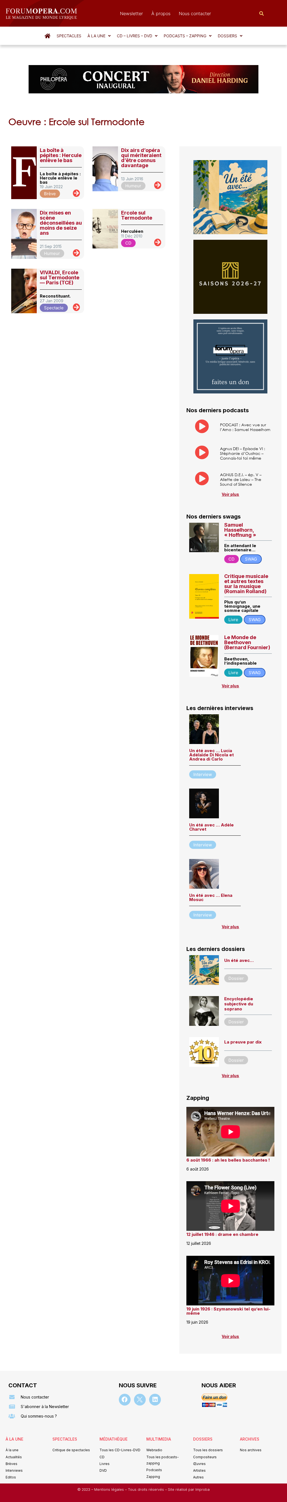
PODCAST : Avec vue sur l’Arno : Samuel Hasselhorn (245, 427)
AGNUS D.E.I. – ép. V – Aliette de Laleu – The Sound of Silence (240, 479)
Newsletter (131, 13)
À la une (96, 35)
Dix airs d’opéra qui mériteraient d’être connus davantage (141, 157)
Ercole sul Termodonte (136, 215)
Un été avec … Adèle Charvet (211, 827)
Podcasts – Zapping (185, 35)
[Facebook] (125, 1400)
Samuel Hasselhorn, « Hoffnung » (240, 530)
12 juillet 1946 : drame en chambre (222, 1234)
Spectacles (69, 35)
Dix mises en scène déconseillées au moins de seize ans (61, 223)
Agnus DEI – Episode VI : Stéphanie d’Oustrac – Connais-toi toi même (242, 453)
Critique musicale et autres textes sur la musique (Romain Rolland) (246, 583)
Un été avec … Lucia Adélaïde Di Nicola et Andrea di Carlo (211, 755)
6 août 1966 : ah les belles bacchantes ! (228, 1160)
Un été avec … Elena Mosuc (210, 897)
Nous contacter (195, 13)
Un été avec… (239, 960)
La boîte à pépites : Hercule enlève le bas (61, 155)
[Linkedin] (155, 1400)
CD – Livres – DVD (134, 35)
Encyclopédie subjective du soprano (238, 1004)
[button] (99, 36)
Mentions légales (109, 1489)
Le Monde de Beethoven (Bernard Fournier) (247, 642)
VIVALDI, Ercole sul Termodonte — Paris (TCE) (59, 277)
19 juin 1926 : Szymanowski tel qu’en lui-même (228, 1311)
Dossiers (227, 35)
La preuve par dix (242, 1042)
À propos (160, 13)
